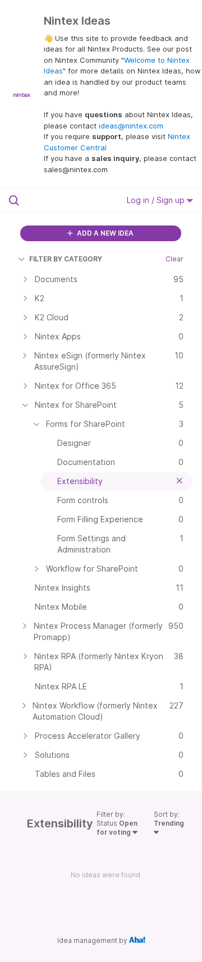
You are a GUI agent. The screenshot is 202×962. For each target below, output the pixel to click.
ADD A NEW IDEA (104, 233)
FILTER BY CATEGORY (65, 259)
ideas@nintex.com (131, 125)
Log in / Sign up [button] (157, 200)
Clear (174, 259)
